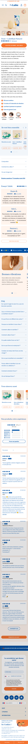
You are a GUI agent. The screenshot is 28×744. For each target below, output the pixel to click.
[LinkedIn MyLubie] (16, 697)
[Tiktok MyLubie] (6, 697)
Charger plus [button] (14, 628)
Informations (6, 715)
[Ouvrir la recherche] (6, 5)
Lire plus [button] (4, 514)
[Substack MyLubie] (21, 697)
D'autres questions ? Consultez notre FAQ (13, 178)
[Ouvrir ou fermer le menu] (3, 5)
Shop (3, 708)
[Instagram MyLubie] (11, 697)
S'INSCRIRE (14, 688)
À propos (5, 712)
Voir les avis (14, 41)
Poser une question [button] (14, 441)
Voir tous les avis (14, 241)
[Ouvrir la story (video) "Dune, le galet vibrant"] (23, 11)
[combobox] (7, 676)
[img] (6, 456)
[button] (5, 41)
